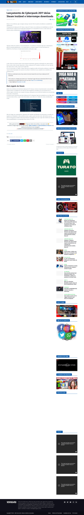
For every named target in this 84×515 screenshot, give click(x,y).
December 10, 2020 (21, 82)
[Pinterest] (27, 140)
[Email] (30, 140)
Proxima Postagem (50, 144)
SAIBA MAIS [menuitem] (30, 1)
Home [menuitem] (20, 1)
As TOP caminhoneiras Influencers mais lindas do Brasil (70, 260)
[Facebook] (50, 19)
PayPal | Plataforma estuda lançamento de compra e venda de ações (70, 267)
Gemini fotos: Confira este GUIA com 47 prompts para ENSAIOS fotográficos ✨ (70, 253)
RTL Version (75, 513)
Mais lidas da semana (62, 215)
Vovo (9, 133)
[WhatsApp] (53, 19)
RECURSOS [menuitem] (46, 1)
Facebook (34, 125)
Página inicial (9, 10)
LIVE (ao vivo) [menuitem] (61, 1)
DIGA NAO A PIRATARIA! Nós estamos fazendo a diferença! (70, 290)
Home (49, 513)
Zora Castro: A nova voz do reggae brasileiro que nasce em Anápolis (70, 297)
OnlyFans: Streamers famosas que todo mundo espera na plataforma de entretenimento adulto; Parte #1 (70, 233)
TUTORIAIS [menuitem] (53, 1)
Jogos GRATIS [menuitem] (39, 1)
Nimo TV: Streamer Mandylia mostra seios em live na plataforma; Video (70, 283)
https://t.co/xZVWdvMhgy (36, 80)
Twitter (30, 125)
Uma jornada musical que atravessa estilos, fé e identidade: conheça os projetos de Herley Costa (70, 275)
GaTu (11, 133)
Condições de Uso (67, 513)
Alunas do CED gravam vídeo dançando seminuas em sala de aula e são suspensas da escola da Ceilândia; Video (70, 223)
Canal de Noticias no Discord (44, 125)
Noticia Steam (19, 136)
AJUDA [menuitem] (24, 1)
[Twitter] (52, 19)
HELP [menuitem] (67, 1)
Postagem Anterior (11, 144)
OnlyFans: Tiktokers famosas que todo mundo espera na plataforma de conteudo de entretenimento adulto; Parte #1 (70, 244)
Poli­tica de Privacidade (57, 513)
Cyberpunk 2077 (16, 10)
